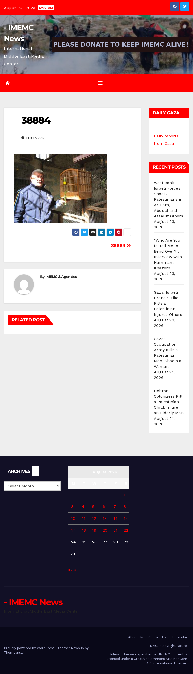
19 (94, 530)
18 (84, 530)
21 (115, 530)
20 (105, 530)
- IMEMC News (33, 602)
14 (115, 518)
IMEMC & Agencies (61, 276)
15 (126, 518)
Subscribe (179, 637)
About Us (135, 637)
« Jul (72, 569)
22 (126, 530)
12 (94, 518)
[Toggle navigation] (100, 83)
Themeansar (14, 652)
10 (73, 518)
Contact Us (157, 637)
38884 (119, 245)
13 (105, 518)
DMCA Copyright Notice (168, 646)
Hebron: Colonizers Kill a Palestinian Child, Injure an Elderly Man (169, 401)
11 (83, 518)
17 (73, 530)
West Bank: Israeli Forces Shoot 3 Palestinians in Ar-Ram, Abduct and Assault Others (168, 199)
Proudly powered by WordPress (30, 648)
